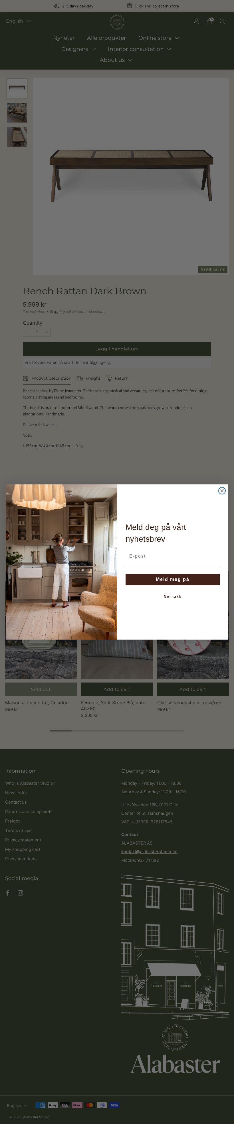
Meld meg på (172, 579)
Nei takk (173, 597)
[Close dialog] (222, 490)
